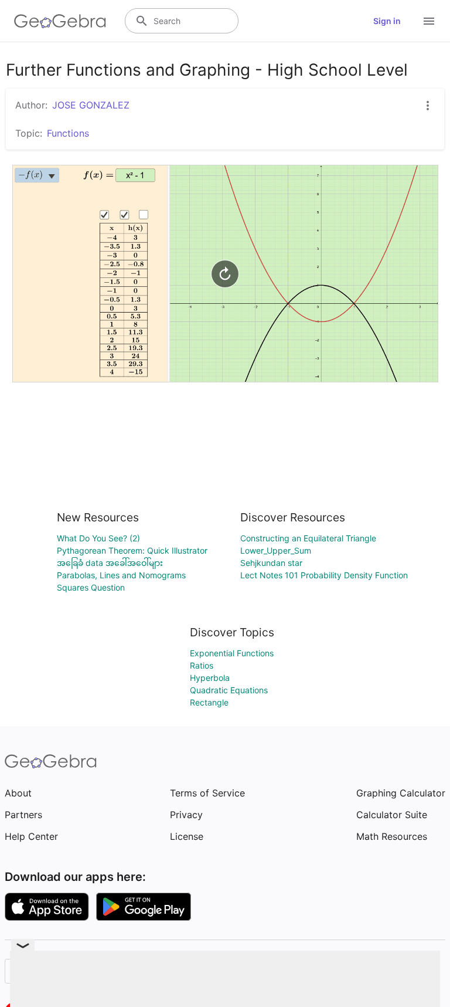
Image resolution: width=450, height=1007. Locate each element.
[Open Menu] (429, 21)
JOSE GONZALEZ (90, 105)
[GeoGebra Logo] (60, 21)
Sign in (387, 21)
